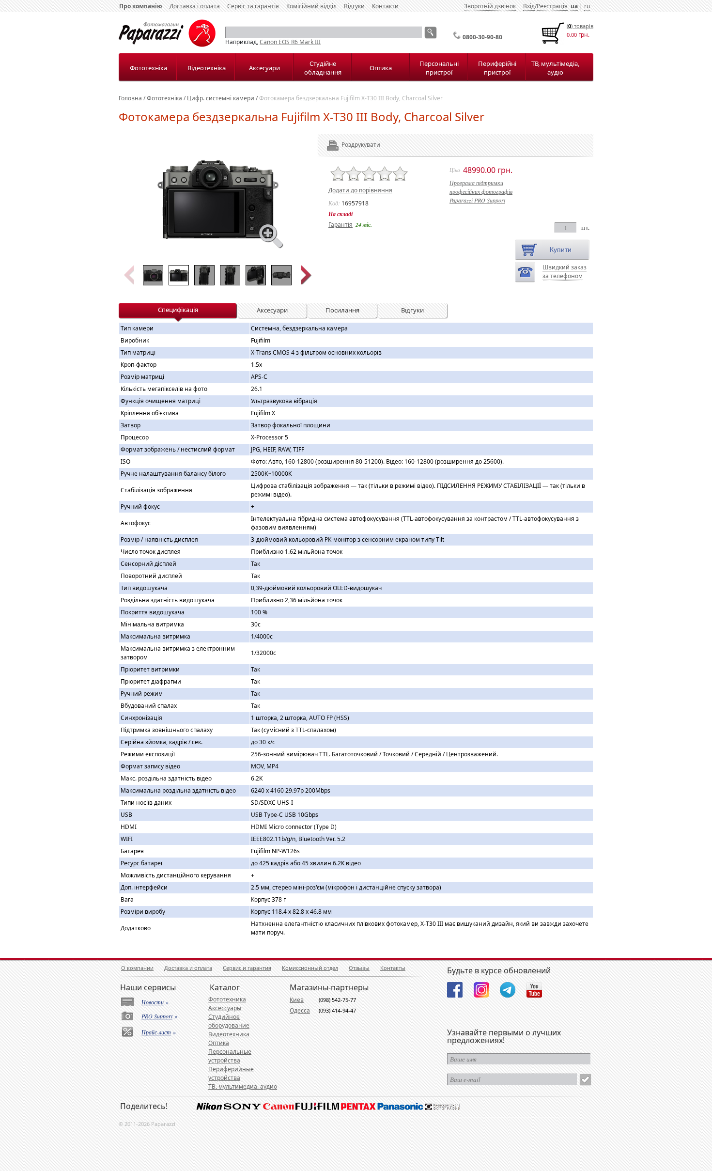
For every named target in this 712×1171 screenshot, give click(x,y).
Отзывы (359, 967)
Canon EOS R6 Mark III (290, 42)
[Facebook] (455, 990)
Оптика (381, 67)
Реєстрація (552, 6)
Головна (130, 98)
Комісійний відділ (311, 6)
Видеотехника (228, 1034)
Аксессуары (224, 1008)
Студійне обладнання (322, 68)
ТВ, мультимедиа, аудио (242, 1086)
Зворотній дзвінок (490, 6)
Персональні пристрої (439, 68)
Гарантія (340, 224)
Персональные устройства (229, 1055)
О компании (137, 967)
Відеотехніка (206, 67)
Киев (297, 1000)
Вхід (529, 6)
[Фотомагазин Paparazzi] (167, 45)
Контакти (385, 6)
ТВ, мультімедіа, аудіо (555, 68)
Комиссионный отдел (310, 967)
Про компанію (140, 6)
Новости (152, 1002)
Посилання (342, 310)
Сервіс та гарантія (253, 6)
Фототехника (227, 999)
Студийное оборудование (228, 1021)
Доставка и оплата (188, 967)
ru (587, 6)
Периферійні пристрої (497, 68)
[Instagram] (481, 990)
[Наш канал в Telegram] (507, 990)
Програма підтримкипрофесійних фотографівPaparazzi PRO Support (480, 191)
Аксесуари (264, 67)
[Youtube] (534, 990)
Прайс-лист (156, 1032)
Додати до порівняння (360, 190)
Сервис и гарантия (247, 967)
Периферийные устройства (231, 1073)
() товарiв (580, 26)
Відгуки (354, 6)
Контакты (392, 967)
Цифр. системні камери (220, 98)
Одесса (300, 1010)
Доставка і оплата (195, 6)
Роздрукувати (347, 145)
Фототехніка (148, 67)
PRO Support (156, 1016)
